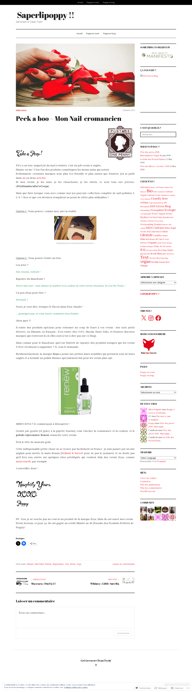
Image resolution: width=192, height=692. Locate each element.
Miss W (161, 239)
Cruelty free (159, 198)
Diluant (30, 564)
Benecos (143, 192)
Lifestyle (146, 235)
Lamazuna (155, 231)
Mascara (144, 239)
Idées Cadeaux (155, 227)
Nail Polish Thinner (42, 564)
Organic (152, 242)
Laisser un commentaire (124, 564)
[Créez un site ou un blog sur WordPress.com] (96, 665)
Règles (170, 250)
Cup (151, 202)
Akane (153, 187)
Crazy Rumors (145, 199)
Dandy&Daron (158, 203)
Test (67, 564)
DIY (165, 202)
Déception (145, 206)
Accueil (80, 2)
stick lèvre (170, 254)
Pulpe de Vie (159, 246)
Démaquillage (145, 210)
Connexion (145, 481)
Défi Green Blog (160, 206)
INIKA (167, 228)
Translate (161, 461)
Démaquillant (157, 210)
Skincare (161, 253)
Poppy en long (108, 2)
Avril (157, 187)
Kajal (173, 227)
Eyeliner (144, 217)
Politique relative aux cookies (76, 687)
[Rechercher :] (158, 134)
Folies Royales (163, 217)
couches (172, 195)
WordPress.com (147, 491)
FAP (150, 217)
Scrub (154, 253)
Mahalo (165, 236)
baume (161, 187)
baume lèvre (168, 187)
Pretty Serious (167, 243)
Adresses (145, 187)
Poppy (151, 423)
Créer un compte (148, 478)
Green (151, 221)
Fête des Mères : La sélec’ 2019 (154, 166)
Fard (155, 217)
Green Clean (158, 221)
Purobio (168, 246)
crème (144, 202)
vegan (145, 261)
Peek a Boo (21, 110)
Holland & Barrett (72, 453)
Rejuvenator (58, 564)
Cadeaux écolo (153, 195)
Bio (150, 190)
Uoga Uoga (164, 258)
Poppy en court (93, 2)
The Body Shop (154, 258)
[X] (143, 318)
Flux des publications (150, 484)
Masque (152, 239)
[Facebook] (158, 318)
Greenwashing (146, 224)
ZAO (168, 262)
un (24, 178)
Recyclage (162, 250)
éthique (144, 265)
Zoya (79, 564)
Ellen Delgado (154, 409)
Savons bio (145, 253)
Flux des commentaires (151, 488)
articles (41, 178)
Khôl (148, 232)
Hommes (158, 224)
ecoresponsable (145, 214)
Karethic (143, 232)
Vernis (72, 564)
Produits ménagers (146, 246)
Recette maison (152, 250)
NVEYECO (143, 243)
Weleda (162, 262)
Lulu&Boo (157, 235)
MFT (157, 239)
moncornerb (23, 461)
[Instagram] (151, 318)
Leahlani (164, 231)
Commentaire (123, 633)
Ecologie (170, 210)
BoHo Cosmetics (159, 192)
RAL (143, 250)
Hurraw (165, 224)
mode (167, 239)
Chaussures (165, 195)
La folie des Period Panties (152, 159)
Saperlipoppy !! (45, 14)
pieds (159, 243)
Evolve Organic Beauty (162, 213)
